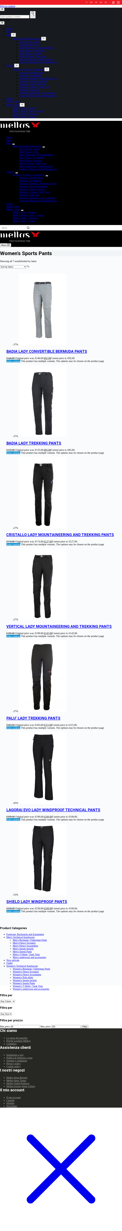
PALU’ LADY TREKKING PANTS (33, 718)
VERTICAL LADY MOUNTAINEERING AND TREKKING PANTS (59, 626)
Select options (13, 361)
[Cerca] (28, 227)
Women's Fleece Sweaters (26, 971)
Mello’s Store (13, 209)
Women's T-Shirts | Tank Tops (28, 986)
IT (87, 2)
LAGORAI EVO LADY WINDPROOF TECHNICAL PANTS (53, 810)
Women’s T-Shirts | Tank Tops (34, 192)
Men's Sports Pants (22, 951)
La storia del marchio (16, 1038)
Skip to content (7, 6)
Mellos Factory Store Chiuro (20, 1086)
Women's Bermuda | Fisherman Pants (31, 968)
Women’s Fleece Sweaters (32, 189)
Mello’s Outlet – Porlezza (25, 218)
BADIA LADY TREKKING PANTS (33, 443)
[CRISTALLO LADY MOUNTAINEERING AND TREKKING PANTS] (42, 528)
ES (106, 2)
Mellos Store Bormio (16, 1077)
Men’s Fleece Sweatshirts (31, 157)
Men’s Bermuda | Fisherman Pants (36, 154)
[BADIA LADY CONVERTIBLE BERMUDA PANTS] (42, 344)
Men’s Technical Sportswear (27, 146)
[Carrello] (118, 2)
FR (96, 2)
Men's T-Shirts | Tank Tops (26, 954)
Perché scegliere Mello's (18, 1041)
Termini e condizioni (16, 1060)
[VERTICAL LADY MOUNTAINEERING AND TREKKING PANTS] (42, 619)
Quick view (117, 275)
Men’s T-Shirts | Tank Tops (32, 163)
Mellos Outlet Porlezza (17, 1083)
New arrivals (12, 960)
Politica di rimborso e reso (19, 1057)
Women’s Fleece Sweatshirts (33, 186)
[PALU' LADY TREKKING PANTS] (42, 711)
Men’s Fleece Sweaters (30, 160)
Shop (9, 140)
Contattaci (11, 1043)
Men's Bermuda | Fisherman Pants (30, 940)
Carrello (10, 1100)
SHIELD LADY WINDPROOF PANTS (36, 901)
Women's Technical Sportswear (22, 966)
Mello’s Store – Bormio (24, 212)
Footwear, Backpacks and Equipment (38, 169)
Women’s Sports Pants (30, 180)
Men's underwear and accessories (29, 957)
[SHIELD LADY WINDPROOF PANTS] (42, 894)
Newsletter (11, 1106)
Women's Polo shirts (23, 977)
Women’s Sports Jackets (31, 177)
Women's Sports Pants (24, 983)
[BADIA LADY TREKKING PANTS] (42, 436)
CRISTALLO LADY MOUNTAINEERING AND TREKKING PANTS (60, 534)
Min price (5, 1026)
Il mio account (13, 1097)
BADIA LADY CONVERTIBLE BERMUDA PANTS (46, 351)
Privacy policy (13, 1063)
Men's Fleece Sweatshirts (25, 945)
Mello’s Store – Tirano (24, 221)
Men (8, 143)
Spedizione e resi (14, 1055)
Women (10, 172)
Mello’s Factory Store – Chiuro (28, 215)
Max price (45, 1026)
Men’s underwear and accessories (36, 166)
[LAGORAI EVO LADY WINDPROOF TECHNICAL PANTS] (42, 803)
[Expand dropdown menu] (13, 144)
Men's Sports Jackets (23, 948)
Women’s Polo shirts (29, 195)
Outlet (9, 203)
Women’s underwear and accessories (37, 198)
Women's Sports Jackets (25, 980)
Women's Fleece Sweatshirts (27, 974)
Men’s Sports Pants (28, 152)
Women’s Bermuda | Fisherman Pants (38, 183)
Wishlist (10, 1103)
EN (91, 2)
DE (101, 2)
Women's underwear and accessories (31, 989)
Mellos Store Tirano (16, 1080)
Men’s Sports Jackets (29, 149)
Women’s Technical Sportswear (28, 175)
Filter (84, 1026)
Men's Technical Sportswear (20, 937)
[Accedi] (113, 2)
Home (9, 137)
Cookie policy (13, 1066)
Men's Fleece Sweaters (24, 943)
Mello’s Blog (12, 206)
